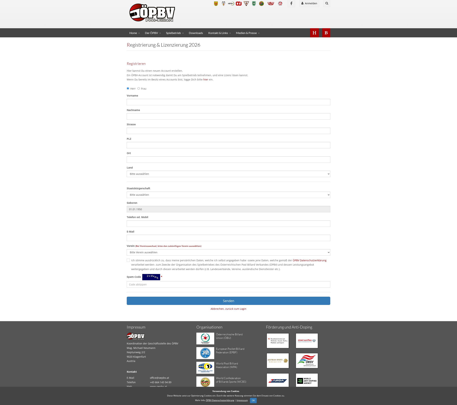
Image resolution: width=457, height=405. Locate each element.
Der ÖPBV (151, 32)
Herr (133, 88)
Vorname (132, 95)
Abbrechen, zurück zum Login (228, 308)
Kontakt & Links (218, 32)
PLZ (129, 138)
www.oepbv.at (158, 386)
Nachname (133, 110)
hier (205, 79)
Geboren (132, 202)
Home (133, 32)
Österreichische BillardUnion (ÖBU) (229, 336)
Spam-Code (144, 277)
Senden (228, 301)
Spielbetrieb (173, 32)
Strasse (131, 124)
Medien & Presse (246, 32)
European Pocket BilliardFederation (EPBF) (230, 350)
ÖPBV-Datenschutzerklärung (220, 400)
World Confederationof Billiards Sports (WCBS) (231, 379)
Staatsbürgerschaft (138, 188)
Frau (143, 88)
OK (253, 400)
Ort (129, 153)
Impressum (242, 400)
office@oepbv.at (159, 377)
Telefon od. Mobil (137, 217)
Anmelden (310, 3)
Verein (164, 246)
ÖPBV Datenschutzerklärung (310, 260)
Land (130, 167)
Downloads (196, 32)
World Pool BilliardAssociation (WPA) (227, 365)
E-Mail (130, 231)
